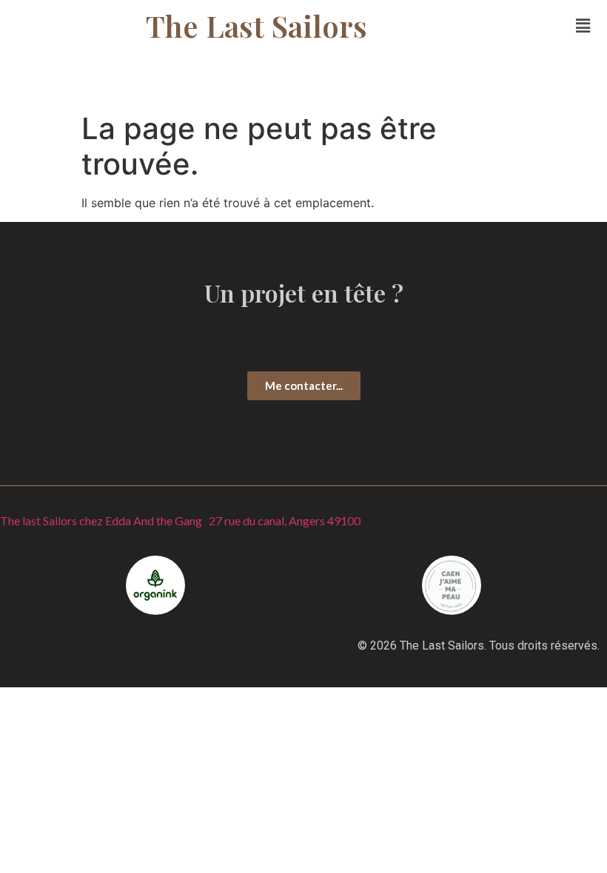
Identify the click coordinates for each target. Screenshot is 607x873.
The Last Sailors (256, 25)
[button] (583, 25)
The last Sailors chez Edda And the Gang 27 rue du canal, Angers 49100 (180, 520)
